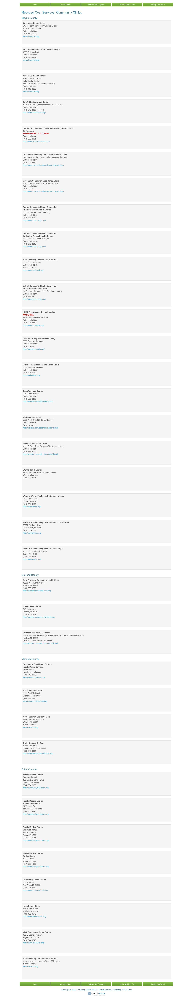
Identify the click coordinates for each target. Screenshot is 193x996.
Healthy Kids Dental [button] (158, 4)
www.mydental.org (30, 727)
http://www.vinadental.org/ (33, 942)
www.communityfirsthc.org (34, 677)
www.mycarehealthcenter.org (35, 701)
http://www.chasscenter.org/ (34, 112)
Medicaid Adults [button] (65, 4)
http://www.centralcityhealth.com (36, 141)
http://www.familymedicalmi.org (36, 787)
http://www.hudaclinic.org (33, 325)
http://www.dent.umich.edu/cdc (35, 890)
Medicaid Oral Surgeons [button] (96, 4)
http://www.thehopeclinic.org (34, 916)
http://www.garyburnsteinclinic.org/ (37, 590)
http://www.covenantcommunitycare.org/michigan (43, 165)
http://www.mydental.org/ (33, 270)
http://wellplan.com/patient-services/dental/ (40, 427)
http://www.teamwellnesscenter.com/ (38, 401)
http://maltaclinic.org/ (31, 375)
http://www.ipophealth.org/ (34, 349)
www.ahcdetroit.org (31, 36)
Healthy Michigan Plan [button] (127, 4)
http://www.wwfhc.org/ (32, 506)
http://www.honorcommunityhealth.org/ (39, 617)
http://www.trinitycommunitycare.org (38, 753)
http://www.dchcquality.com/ (34, 220)
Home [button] (35, 4)
